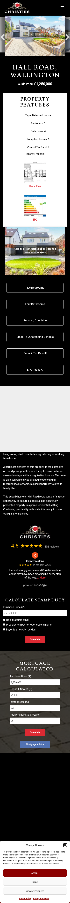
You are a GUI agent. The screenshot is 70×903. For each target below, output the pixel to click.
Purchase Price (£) (14, 607)
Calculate (35, 639)
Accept (35, 872)
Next (67, 35)
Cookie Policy (25, 898)
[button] (65, 845)
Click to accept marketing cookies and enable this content (35, 250)
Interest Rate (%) (19, 701)
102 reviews (52, 546)
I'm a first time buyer (17, 619)
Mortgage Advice (35, 744)
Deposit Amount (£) (21, 689)
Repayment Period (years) (25, 714)
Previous (3, 35)
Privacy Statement (41, 898)
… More (41, 577)
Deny (35, 881)
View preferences (35, 891)
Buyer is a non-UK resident (20, 629)
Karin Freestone (35, 561)
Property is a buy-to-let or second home (28, 624)
